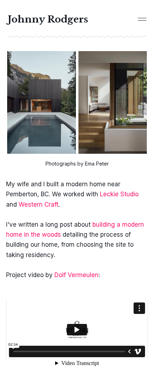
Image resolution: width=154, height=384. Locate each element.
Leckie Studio (119, 194)
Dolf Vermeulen (76, 275)
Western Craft (38, 204)
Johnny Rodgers (48, 19)
